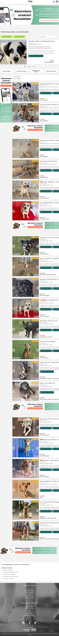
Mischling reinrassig (51, 71)
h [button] (34, 66)
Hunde (29, 588)
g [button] (24, 66)
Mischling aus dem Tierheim (37, 71)
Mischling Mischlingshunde (10, 572)
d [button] (25, 52)
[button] (26, 66)
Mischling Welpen (7, 71)
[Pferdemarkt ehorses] (26, 630)
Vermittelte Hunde (29, 598)
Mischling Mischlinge (22, 71)
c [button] (1, 52)
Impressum (29, 612)
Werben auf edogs (29, 615)
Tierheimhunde (29, 596)
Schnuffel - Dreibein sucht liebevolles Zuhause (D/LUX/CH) (41, 41)
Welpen (30, 594)
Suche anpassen (6, 36)
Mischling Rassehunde (9, 574)
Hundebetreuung (29, 590)
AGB (29, 610)
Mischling (17, 78)
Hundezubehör (29, 592)
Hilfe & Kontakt (30, 608)
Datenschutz (29, 613)
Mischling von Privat (8, 578)
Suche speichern (19, 36)
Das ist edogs (29, 606)
